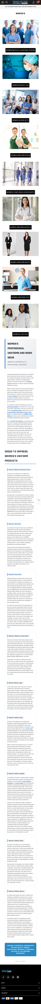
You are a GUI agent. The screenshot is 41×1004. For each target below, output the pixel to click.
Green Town (29, 729)
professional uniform (12, 406)
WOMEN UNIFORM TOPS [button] (20, 297)
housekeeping (19, 783)
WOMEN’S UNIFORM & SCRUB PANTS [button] (20, 192)
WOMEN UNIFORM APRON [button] (20, 155)
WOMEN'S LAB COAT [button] (20, 334)
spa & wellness (27, 781)
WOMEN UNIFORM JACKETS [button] (20, 227)
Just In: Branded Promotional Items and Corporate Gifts (20, 6)
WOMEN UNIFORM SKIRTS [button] (20, 262)
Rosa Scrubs (27, 412)
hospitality (10, 783)
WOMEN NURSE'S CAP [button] (20, 85)
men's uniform (13, 396)
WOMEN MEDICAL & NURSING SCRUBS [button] (20, 50)
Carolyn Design (11, 412)
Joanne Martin (20, 412)
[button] (20, 31)
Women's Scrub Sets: (15, 574)
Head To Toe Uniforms (17, 421)
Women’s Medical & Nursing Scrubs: (19, 469)
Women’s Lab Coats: (15, 524)
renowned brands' (17, 410)
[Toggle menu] (2, 2)
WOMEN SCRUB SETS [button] (20, 120)
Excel (8, 414)
